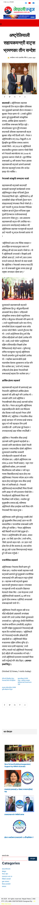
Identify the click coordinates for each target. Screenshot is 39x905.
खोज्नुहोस (32, 859)
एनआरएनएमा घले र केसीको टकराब (14, 814)
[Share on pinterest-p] (20, 97)
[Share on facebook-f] (4, 97)
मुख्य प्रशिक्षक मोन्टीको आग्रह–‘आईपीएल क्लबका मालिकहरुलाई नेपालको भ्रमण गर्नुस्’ (25, 681)
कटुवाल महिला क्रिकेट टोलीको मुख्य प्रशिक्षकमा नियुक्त (9, 688)
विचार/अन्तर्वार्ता (6, 884)
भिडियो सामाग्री (6, 879)
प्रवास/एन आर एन (7, 876)
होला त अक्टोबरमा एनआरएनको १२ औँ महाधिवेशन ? (19, 837)
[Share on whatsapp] (25, 97)
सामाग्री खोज (5, 855)
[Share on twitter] (10, 97)
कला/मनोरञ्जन (6, 869)
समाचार (4, 886)
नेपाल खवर (5, 874)
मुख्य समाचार (5, 881)
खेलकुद (4, 871)
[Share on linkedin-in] (15, 97)
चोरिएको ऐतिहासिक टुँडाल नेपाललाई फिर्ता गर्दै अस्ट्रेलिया (8, 679)
